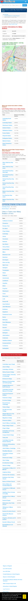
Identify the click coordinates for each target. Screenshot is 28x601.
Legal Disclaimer (6, 589)
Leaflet (14, 70)
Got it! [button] (24, 596)
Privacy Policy (6, 591)
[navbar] (25, 2)
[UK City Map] (7, 1)
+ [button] (3, 47)
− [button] (3, 49)
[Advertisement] (14, 88)
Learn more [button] (14, 598)
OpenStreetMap (19, 70)
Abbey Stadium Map (13, 24)
